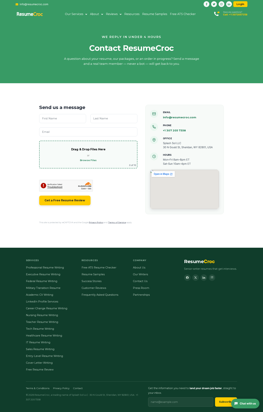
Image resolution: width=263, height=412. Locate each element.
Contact (78, 388)
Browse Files (88, 160)
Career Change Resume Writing (46, 308)
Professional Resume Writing (45, 267)
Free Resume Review (40, 369)
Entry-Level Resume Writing (44, 356)
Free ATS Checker (183, 14)
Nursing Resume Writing (42, 315)
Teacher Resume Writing (42, 322)
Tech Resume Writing (40, 328)
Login (240, 4)
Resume (199, 261)
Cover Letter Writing (39, 362)
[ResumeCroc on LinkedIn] (204, 277)
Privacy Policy (96, 222)
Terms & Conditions (37, 388)
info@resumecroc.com (179, 117)
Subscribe (226, 401)
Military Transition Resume (43, 288)
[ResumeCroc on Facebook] (187, 277)
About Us (139, 267)
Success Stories (91, 281)
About (95, 14)
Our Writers (140, 274)
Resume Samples (154, 14)
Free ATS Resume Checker (99, 267)
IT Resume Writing (38, 342)
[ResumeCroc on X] (195, 277)
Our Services (74, 14)
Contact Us (140, 281)
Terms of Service (117, 222)
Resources (131, 14)
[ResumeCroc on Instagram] (212, 277)
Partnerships (141, 294)
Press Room (141, 288)
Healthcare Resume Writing (44, 335)
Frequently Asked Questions (100, 294)
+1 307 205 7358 (174, 130)
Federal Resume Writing (41, 281)
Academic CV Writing (39, 294)
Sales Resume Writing (40, 349)
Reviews (112, 14)
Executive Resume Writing (43, 274)
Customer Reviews (94, 288)
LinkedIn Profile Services (42, 301)
